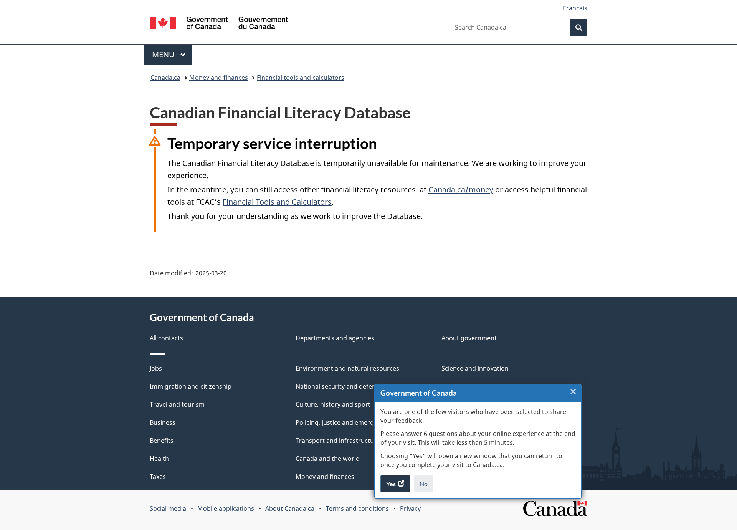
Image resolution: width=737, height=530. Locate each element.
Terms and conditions (357, 508)
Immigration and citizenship (190, 386)
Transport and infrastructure (338, 440)
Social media (168, 508)
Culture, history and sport (333, 404)
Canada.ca (165, 77)
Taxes (158, 476)
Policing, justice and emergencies (344, 422)
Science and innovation (475, 368)
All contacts (166, 338)
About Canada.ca (289, 508)
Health (159, 458)
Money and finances (218, 77)
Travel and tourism (177, 404)
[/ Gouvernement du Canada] (219, 24)
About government (469, 338)
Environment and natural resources (347, 368)
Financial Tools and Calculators (277, 202)
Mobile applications (225, 508)
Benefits (162, 440)
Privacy (410, 508)
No (426, 486)
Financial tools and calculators (300, 77)
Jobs (156, 368)
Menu (164, 54)
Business (162, 422)
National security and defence (339, 386)
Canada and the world (328, 458)
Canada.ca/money (460, 189)
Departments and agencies (335, 338)
